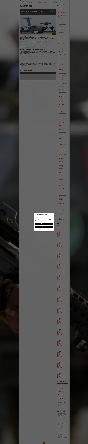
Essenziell (38, 219)
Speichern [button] (44, 226)
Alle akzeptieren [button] (44, 223)
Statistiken (50, 219)
